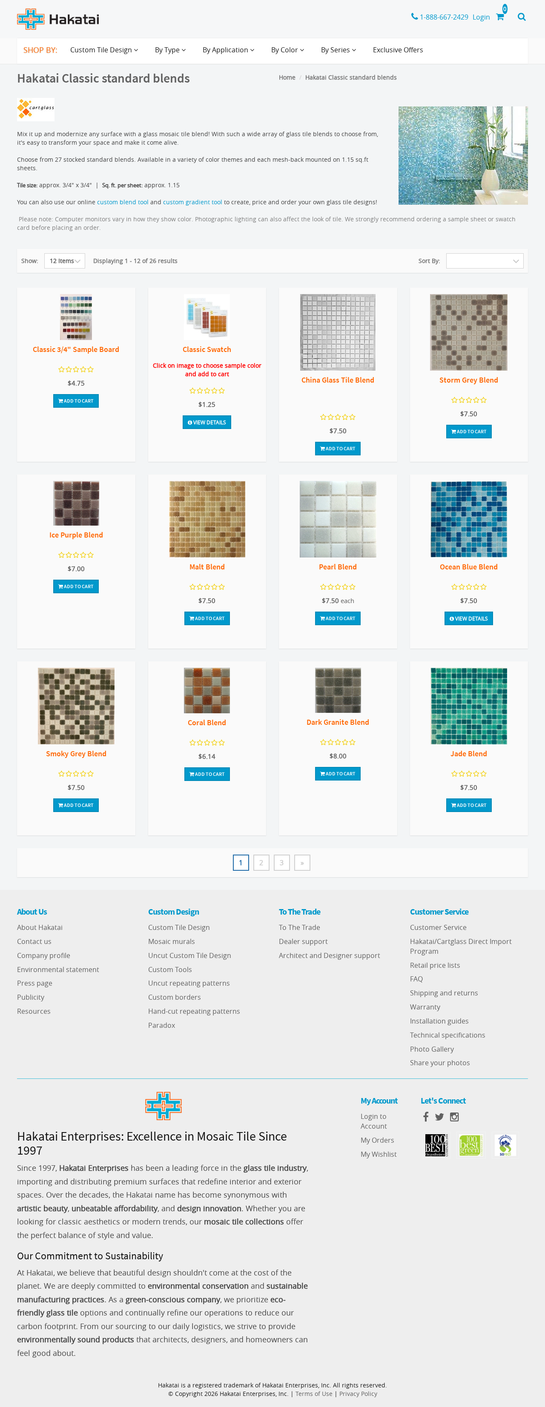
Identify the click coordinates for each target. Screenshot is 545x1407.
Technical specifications (447, 1035)
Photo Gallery (432, 1049)
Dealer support (303, 941)
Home (287, 77)
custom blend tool (123, 202)
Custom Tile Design (179, 927)
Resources (34, 1011)
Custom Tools (170, 969)
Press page (34, 983)
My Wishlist (379, 1154)
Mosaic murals (171, 941)
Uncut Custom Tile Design (189, 955)
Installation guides (439, 1021)
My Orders (377, 1140)
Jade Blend (468, 753)
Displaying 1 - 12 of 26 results (135, 261)
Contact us (34, 941)
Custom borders (174, 997)
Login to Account (374, 1121)
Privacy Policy (358, 1394)
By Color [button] (285, 49)
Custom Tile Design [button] (102, 49)
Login (481, 17)
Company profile (43, 955)
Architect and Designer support (329, 955)
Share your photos (440, 1062)
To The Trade (299, 927)
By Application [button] (226, 49)
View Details (209, 422)
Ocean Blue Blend (469, 567)
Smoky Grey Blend (76, 753)
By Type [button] (168, 49)
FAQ (416, 979)
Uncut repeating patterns (189, 983)
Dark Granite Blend (338, 722)
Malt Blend (207, 567)
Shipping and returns (444, 993)
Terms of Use (314, 1394)
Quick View (76, 318)
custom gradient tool (192, 202)
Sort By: (429, 261)
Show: (29, 261)
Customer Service (438, 927)
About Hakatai (40, 927)
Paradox (161, 1025)
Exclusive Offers (398, 49)
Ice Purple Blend (76, 535)
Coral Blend (207, 722)
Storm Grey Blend (468, 380)
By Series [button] (336, 49)
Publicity (30, 997)
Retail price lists (435, 965)
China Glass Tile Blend (337, 380)
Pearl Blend (338, 567)
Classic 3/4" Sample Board (76, 349)
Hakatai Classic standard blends (351, 77)
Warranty (425, 1007)
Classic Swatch (207, 349)
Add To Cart (78, 401)
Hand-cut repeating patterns (194, 1011)
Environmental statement (58, 969)
